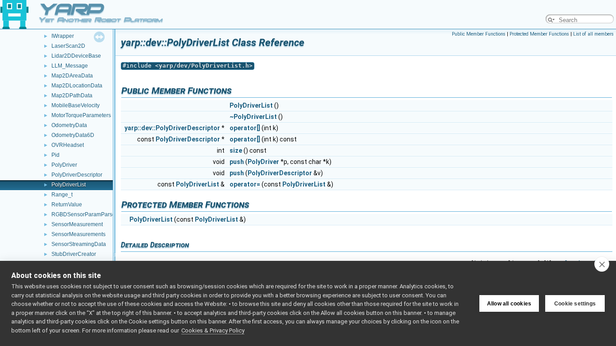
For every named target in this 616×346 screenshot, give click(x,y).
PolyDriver (64, 165)
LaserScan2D (68, 46)
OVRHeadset (67, 145)
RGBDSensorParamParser (84, 214)
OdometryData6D (72, 135)
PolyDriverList (68, 185)
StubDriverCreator (73, 254)
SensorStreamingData (78, 244)
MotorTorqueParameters (81, 115)
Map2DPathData (71, 95)
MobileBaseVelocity (75, 105)
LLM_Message (69, 66)
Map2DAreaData (72, 76)
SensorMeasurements (78, 234)
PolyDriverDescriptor (76, 175)
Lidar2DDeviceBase (76, 56)
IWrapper (62, 36)
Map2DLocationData (76, 85)
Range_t (62, 194)
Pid (55, 155)
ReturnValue (66, 204)
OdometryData (69, 125)
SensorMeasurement (77, 224)
